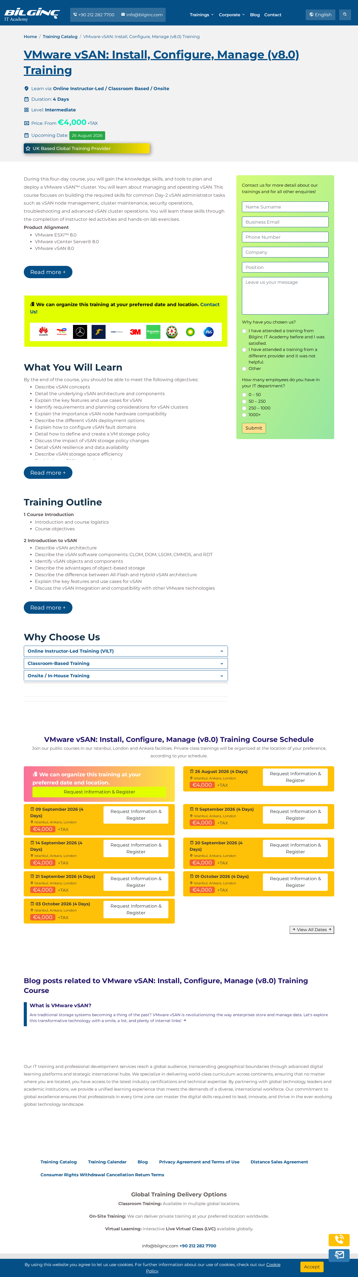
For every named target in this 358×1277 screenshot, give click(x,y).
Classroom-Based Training (59, 663)
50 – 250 (257, 401)
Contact (272, 14)
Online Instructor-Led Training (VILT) (71, 651)
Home (30, 36)
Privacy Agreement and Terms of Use (199, 1161)
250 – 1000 (259, 408)
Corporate (230, 14)
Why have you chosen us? (269, 322)
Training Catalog (60, 36)
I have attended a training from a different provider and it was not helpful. (283, 356)
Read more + (48, 272)
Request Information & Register (99, 792)
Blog (255, 14)
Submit (254, 428)
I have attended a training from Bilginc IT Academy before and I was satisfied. (286, 337)
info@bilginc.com (144, 14)
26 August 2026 (87, 135)
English (323, 14)
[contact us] (339, 1256)
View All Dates (312, 929)
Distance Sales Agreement (279, 1161)
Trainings (200, 14)
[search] (345, 15)
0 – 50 (255, 394)
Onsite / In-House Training (59, 675)
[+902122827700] (339, 1243)
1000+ (255, 414)
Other (255, 368)
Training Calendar (107, 1161)
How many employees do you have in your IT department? (281, 383)
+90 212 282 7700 (96, 14)
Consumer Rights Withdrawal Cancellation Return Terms (102, 1174)
